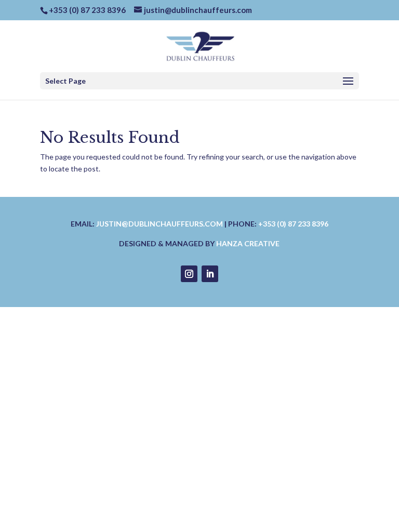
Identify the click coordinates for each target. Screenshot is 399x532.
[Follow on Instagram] (189, 273)
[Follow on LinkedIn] (210, 273)
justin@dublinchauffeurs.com (159, 223)
